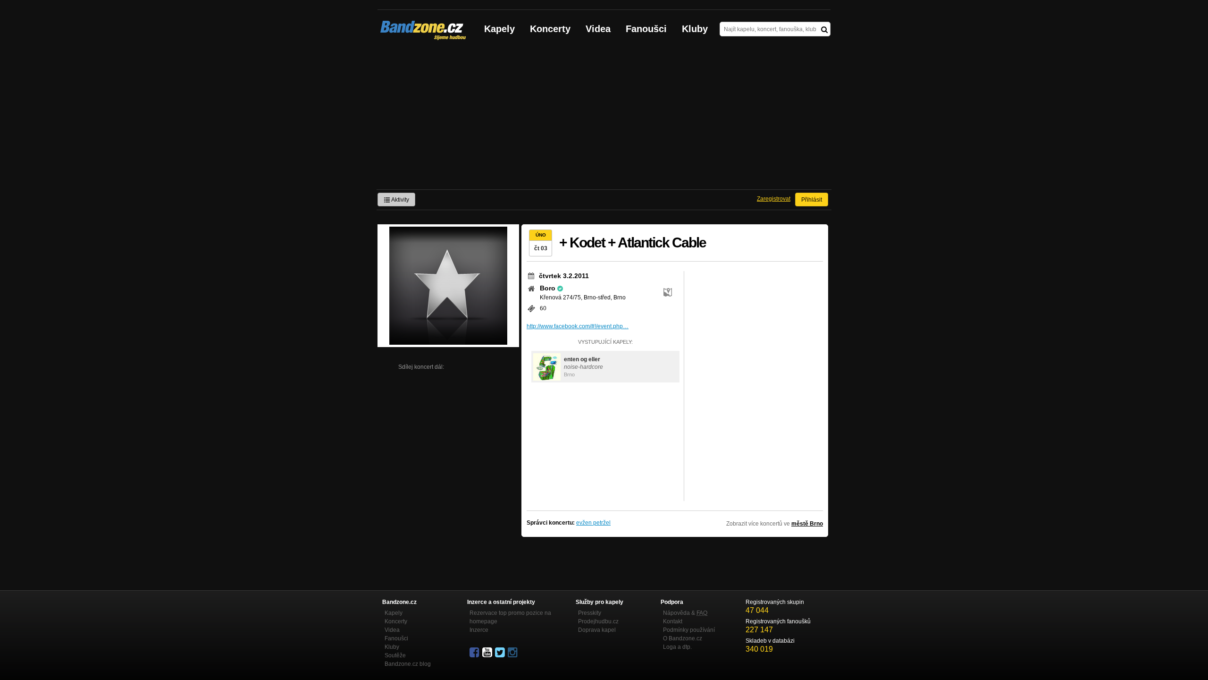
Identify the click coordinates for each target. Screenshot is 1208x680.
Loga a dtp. (677, 647)
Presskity (589, 613)
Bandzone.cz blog (408, 664)
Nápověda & (685, 613)
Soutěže (395, 655)
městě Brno (807, 523)
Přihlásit (811, 199)
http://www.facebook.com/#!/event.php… (578, 326)
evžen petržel (593, 522)
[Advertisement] (604, 118)
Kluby (695, 29)
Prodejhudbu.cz (598, 621)
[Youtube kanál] (488, 652)
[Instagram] (513, 652)
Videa (598, 29)
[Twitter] (500, 652)
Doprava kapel (597, 630)
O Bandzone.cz (682, 638)
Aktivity (399, 199)
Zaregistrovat (773, 199)
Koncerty (550, 29)
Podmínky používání (689, 630)
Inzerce (479, 630)
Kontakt (672, 621)
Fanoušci (646, 29)
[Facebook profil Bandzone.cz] (475, 652)
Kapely (499, 29)
